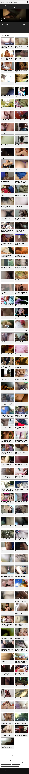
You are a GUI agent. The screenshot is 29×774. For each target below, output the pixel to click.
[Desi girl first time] (7, 140)
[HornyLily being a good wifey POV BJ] (7, 361)
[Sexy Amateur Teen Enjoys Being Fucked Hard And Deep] (7, 583)
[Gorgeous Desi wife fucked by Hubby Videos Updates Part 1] (7, 521)
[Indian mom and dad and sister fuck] (7, 447)
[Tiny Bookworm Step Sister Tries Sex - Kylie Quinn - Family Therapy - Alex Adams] (7, 644)
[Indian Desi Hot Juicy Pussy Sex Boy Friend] (21, 558)
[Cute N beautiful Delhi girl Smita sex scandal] (7, 324)
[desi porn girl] (7, 656)
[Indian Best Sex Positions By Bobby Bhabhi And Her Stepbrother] (7, 484)
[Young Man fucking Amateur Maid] (21, 225)
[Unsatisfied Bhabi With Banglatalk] (21, 472)
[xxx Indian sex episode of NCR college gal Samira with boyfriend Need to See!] (21, 287)
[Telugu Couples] (21, 201)
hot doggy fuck (23, 24)
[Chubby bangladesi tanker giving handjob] (7, 250)
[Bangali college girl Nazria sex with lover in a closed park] (21, 410)
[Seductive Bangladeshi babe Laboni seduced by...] (21, 337)
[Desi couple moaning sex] (7, 681)
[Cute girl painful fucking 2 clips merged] (21, 459)
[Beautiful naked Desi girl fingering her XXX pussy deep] (7, 729)
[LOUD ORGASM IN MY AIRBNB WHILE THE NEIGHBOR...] (21, 632)
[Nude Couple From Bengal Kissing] (7, 459)
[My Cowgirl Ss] (21, 164)
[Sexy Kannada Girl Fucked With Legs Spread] (21, 619)
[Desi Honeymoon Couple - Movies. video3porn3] (21, 656)
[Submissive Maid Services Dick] (7, 607)
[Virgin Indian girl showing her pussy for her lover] (7, 312)
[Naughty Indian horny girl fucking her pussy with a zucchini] (21, 435)
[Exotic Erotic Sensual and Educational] (21, 275)
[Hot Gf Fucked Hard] (7, 213)
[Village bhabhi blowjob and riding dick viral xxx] (7, 225)
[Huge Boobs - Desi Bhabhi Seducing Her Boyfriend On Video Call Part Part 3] (7, 717)
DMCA (4, 772)
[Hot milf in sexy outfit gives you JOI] (7, 693)
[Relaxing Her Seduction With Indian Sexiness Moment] (7, 435)
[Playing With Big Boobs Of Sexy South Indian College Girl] (7, 410)
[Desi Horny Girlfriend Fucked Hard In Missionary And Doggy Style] (7, 669)
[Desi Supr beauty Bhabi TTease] (21, 422)
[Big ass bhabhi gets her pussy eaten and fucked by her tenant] (21, 729)
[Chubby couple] (21, 398)
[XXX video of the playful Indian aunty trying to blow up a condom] (21, 373)
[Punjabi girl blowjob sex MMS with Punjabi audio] (21, 595)
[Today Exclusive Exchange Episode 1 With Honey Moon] (7, 53)
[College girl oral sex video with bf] (21, 66)
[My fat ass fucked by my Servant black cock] (21, 78)
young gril (6, 24)
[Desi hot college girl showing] (21, 127)
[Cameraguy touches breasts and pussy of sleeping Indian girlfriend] (7, 275)
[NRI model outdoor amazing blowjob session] (21, 717)
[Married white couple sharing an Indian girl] (7, 127)
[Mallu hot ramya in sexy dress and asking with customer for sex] (7, 398)
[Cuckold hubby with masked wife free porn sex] (21, 189)
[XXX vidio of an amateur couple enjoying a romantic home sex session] (21, 681)
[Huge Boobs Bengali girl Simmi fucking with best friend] (7, 632)
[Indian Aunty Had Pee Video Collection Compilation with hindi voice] (7, 337)
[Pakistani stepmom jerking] (7, 546)
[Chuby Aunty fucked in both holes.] (21, 41)
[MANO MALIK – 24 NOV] (7, 422)
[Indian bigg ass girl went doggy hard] (21, 262)
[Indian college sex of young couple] (21, 484)
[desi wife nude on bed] (7, 91)
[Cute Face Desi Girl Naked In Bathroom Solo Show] (7, 741)
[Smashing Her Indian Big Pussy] (7, 558)
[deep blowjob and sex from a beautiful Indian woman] (21, 705)
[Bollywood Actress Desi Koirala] (21, 693)
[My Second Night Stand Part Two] (7, 238)
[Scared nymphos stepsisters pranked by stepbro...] (21, 250)
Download (18, 30)
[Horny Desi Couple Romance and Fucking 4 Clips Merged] (7, 78)
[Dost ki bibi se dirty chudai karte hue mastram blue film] (7, 300)
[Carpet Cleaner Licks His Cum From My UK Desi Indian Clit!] (7, 349)
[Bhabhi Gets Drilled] (7, 534)
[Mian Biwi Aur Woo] (7, 262)
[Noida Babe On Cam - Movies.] (21, 140)
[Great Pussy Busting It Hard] (21, 238)
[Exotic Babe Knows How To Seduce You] (21, 361)
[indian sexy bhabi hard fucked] (21, 521)
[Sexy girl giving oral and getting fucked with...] (7, 386)
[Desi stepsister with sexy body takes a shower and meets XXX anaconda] (7, 66)
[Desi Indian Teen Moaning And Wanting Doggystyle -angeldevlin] (21, 570)
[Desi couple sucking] (21, 546)
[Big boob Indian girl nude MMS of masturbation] (21, 176)
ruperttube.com (6, 2)
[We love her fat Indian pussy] (7, 705)
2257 (2, 772)
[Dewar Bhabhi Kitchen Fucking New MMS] (7, 472)
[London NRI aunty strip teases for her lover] (7, 373)
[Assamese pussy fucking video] (21, 91)
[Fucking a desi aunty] (21, 103)
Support (8, 772)
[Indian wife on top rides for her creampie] (7, 41)
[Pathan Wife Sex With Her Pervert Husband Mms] (21, 534)
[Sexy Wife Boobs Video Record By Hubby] (21, 115)
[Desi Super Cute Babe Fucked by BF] (21, 669)
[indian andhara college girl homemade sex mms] (21, 300)
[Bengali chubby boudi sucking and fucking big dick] (7, 497)
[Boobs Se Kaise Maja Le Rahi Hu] (21, 447)
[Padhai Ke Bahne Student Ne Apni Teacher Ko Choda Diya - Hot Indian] (7, 152)
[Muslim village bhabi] (7, 115)
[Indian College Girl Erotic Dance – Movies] (7, 619)
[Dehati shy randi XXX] (7, 595)
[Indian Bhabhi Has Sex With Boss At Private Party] (7, 570)
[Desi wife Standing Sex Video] (21, 213)
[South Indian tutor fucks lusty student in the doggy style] (21, 324)
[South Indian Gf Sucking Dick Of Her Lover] (7, 201)
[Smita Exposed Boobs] (7, 176)
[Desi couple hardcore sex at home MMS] (7, 287)
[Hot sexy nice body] (7, 164)
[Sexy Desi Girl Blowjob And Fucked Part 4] (21, 607)
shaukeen (11, 24)
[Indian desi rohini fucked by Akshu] (21, 386)
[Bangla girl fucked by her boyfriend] (21, 53)
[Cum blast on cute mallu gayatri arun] (21, 312)
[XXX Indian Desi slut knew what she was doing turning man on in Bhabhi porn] (7, 103)
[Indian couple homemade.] (7, 509)
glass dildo (17, 24)
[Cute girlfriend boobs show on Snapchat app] (21, 497)
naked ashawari (14, 25)
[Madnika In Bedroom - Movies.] (7, 189)
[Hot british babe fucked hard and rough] (21, 152)
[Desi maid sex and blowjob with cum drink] (21, 509)
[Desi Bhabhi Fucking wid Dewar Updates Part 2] (21, 583)
